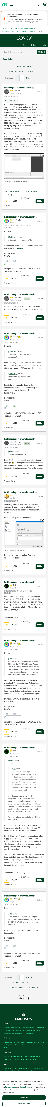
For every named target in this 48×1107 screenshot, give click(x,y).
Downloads (7, 1068)
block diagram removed (29, 191)
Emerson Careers (35, 1056)
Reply (39, 201)
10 (11, 968)
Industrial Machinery (28, 1030)
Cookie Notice (25, 1087)
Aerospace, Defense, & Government (32, 1027)
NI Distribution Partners (11, 1042)
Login (35, 45)
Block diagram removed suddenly (18, 87)
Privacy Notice (10, 1087)
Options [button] (39, 92)
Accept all (24, 1097)
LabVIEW (32, 31)
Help (44, 45)
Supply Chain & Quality (21, 1059)
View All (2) (8, 195)
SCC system (17, 248)
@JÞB (10, 658)
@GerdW (11, 451)
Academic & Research (10, 1027)
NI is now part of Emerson (11, 1056)
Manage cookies (24, 1103)
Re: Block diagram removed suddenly (19, 217)
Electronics (8, 1030)
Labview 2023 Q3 (11, 100)
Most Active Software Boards (14, 31)
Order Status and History (29, 1042)
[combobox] (18, 52)
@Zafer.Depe (12, 237)
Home (4, 29)
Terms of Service (15, 1045)
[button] (24, 166)
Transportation (29, 1033)
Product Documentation (21, 1068)
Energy (17, 1030)
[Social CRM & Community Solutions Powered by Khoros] (24, 998)
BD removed (14, 191)
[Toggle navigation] (12, 5)
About (25, 1056)
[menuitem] (37, 4)
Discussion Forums (27, 29)
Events (34, 1059)
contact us (17, 21)
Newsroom (8, 1059)
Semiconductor (17, 1033)
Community (12, 29)
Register (26, 45)
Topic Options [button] (8, 59)
